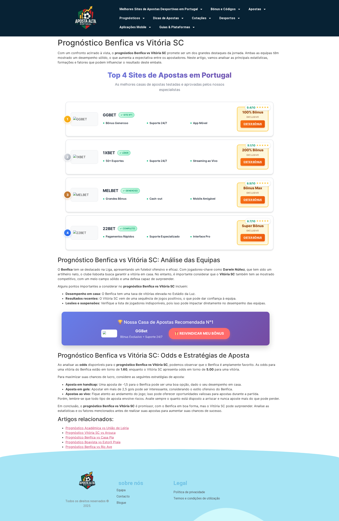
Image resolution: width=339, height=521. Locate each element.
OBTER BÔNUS (252, 123)
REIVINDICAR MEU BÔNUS (201, 333)
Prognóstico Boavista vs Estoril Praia (93, 442)
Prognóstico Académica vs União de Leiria (97, 428)
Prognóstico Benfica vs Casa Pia (90, 437)
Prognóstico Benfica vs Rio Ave (89, 447)
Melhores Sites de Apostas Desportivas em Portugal (158, 9)
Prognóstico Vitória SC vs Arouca (91, 433)
